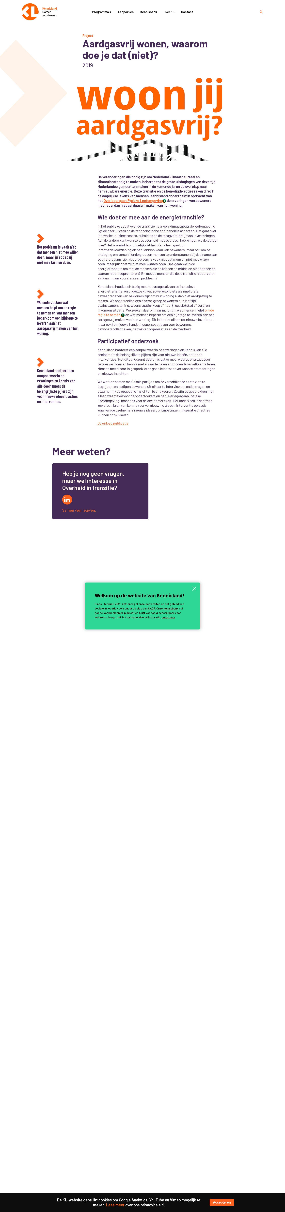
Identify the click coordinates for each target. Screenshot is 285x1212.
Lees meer (168, 617)
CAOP (151, 608)
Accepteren (222, 1202)
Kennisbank (170, 608)
